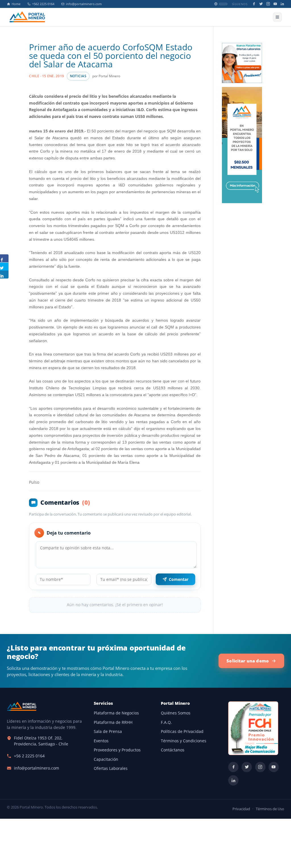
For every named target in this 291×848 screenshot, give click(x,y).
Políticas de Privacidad (182, 731)
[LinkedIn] (282, 4)
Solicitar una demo (247, 661)
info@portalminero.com (84, 4)
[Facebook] (254, 4)
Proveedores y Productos (117, 750)
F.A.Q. (166, 722)
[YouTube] (275, 4)
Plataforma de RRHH (113, 722)
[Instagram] (268, 4)
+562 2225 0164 (43, 4)
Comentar (178, 579)
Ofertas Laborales (111, 768)
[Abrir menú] (277, 17)
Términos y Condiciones (183, 740)
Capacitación (106, 759)
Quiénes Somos (175, 713)
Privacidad (241, 809)
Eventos (101, 740)
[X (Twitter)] (261, 4)
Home (16, 4)
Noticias (78, 76)
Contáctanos (172, 750)
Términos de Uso (270, 809)
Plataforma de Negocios (116, 713)
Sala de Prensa (108, 731)
